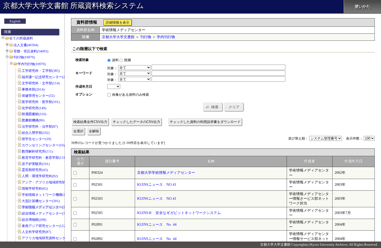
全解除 (94, 131)
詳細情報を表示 (117, 22)
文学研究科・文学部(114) (41, 83)
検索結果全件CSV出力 (90, 122)
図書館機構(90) (33, 120)
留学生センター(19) (36, 139)
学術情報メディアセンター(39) (45, 207)
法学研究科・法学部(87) (40, 126)
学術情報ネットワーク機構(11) (45, 195)
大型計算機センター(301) (41, 201)
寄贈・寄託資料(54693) (30, 51)
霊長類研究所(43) (35, 170)
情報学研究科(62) (35, 188)
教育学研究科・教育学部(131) (44, 158)
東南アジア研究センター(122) (44, 226)
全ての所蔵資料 (21, 38)
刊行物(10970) (24, 57)
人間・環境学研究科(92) (40, 176)
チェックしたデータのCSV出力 (136, 122)
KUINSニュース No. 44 (157, 224)
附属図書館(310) (34, 114)
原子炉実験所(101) (36, 164)
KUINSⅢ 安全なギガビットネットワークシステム (179, 213)
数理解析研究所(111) (37, 151)
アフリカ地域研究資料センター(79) (48, 238)
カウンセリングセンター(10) (43, 145)
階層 (127, 60)
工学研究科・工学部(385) (41, 71)
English (15, 21)
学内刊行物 (166, 37)
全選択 (78, 131)
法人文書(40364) (25, 45)
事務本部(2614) (33, 89)
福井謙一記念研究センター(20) (45, 77)
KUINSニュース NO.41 (156, 185)
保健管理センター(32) (38, 96)
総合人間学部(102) (36, 133)
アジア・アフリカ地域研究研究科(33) (50, 182)
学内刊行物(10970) (32, 64)
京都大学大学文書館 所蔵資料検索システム (73, 6)
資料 (115, 60)
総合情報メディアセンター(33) (45, 213)
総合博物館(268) (34, 220)
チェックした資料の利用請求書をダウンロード (205, 122)
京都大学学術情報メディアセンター (168, 173)
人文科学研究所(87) (36, 232)
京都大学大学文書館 (118, 37)
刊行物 (145, 37)
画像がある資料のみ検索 (130, 95)
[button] (212, 107)
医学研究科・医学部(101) (41, 102)
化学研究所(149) (34, 108)
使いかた (362, 6)
